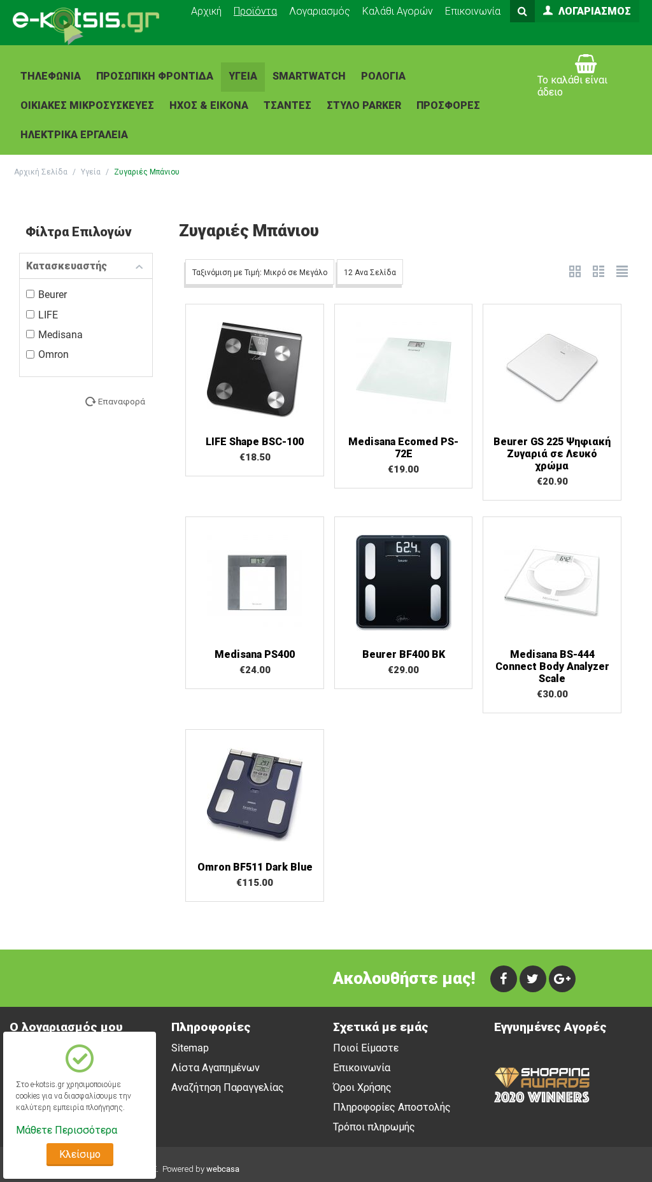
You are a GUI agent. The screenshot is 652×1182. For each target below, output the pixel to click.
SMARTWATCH (309, 76)
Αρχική (206, 11)
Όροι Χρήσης (362, 1087)
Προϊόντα (255, 11)
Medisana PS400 (255, 654)
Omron (53, 354)
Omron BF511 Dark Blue (255, 867)
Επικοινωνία (472, 11)
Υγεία (243, 76)
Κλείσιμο (80, 1154)
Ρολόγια (383, 76)
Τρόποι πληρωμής (374, 1127)
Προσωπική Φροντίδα (154, 76)
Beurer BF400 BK (403, 654)
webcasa (222, 1169)
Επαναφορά (121, 401)
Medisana (60, 335)
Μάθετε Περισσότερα (66, 1130)
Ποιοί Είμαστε (366, 1048)
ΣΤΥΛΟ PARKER (364, 105)
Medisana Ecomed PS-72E (403, 448)
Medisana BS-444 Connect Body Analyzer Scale (552, 666)
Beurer (52, 294)
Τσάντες (287, 105)
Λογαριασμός (319, 11)
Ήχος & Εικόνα (208, 105)
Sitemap (190, 1048)
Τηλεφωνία (50, 76)
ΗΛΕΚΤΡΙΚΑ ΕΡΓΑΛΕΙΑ (74, 135)
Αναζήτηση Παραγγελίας (227, 1087)
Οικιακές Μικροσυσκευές (87, 105)
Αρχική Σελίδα (40, 171)
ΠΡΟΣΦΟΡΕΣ (448, 105)
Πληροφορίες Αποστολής (392, 1107)
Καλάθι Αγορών (397, 11)
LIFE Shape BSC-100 (255, 442)
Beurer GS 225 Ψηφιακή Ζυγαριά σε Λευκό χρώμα (552, 454)
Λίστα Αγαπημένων (215, 1068)
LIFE (48, 315)
